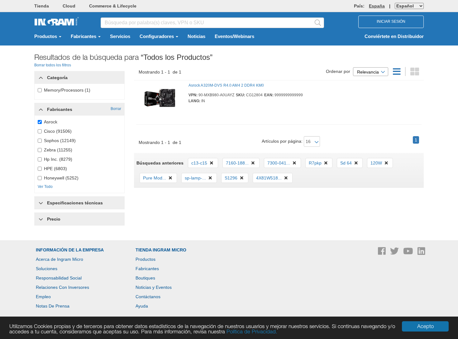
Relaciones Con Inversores (62, 287)
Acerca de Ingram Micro (59, 259)
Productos (46, 36)
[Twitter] (395, 252)
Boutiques (145, 277)
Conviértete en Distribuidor (394, 36)
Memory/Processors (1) (67, 90)
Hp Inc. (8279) (58, 159)
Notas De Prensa (52, 305)
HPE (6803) (55, 168)
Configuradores (157, 36)
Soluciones (46, 268)
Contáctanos (148, 296)
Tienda (41, 5)
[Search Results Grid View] (414, 73)
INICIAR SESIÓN (391, 21)
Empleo (43, 296)
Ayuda (142, 305)
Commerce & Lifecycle (112, 5)
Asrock (50, 121)
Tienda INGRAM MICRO (161, 249)
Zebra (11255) (58, 149)
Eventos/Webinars (234, 36)
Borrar (116, 109)
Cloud (69, 5)
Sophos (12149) (60, 140)
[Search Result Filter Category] (41, 76)
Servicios (120, 36)
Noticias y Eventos (154, 287)
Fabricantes (84, 36)
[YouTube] (408, 252)
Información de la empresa (70, 249)
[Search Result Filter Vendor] (41, 108)
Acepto (425, 326)
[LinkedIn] (421, 252)
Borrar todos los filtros (52, 65)
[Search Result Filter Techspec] (41, 201)
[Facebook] (382, 252)
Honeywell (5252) (61, 177)
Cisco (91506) (58, 131)
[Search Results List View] (397, 73)
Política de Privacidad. (252, 331)
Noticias (196, 36)
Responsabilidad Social (59, 277)
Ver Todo (45, 186)
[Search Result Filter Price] (41, 219)
